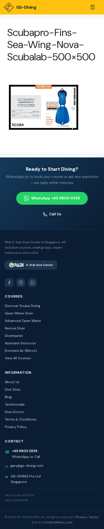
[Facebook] (9, 282)
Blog (8, 397)
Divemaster (14, 335)
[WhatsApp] (32, 282)
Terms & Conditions (21, 419)
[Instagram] (20, 282)
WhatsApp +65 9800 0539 (55, 198)
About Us (12, 382)
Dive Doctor (14, 412)
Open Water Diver (19, 313)
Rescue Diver (15, 328)
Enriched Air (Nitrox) (21, 350)
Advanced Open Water (23, 321)
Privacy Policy (16, 427)
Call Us (55, 214)
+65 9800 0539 (24, 451)
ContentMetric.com (58, 522)
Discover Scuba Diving (22, 306)
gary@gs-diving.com (26, 465)
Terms (93, 517)
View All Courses (18, 358)
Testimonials (15, 404)
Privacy (81, 517)
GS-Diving (26, 7)
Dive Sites (13, 389)
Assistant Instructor (20, 343)
